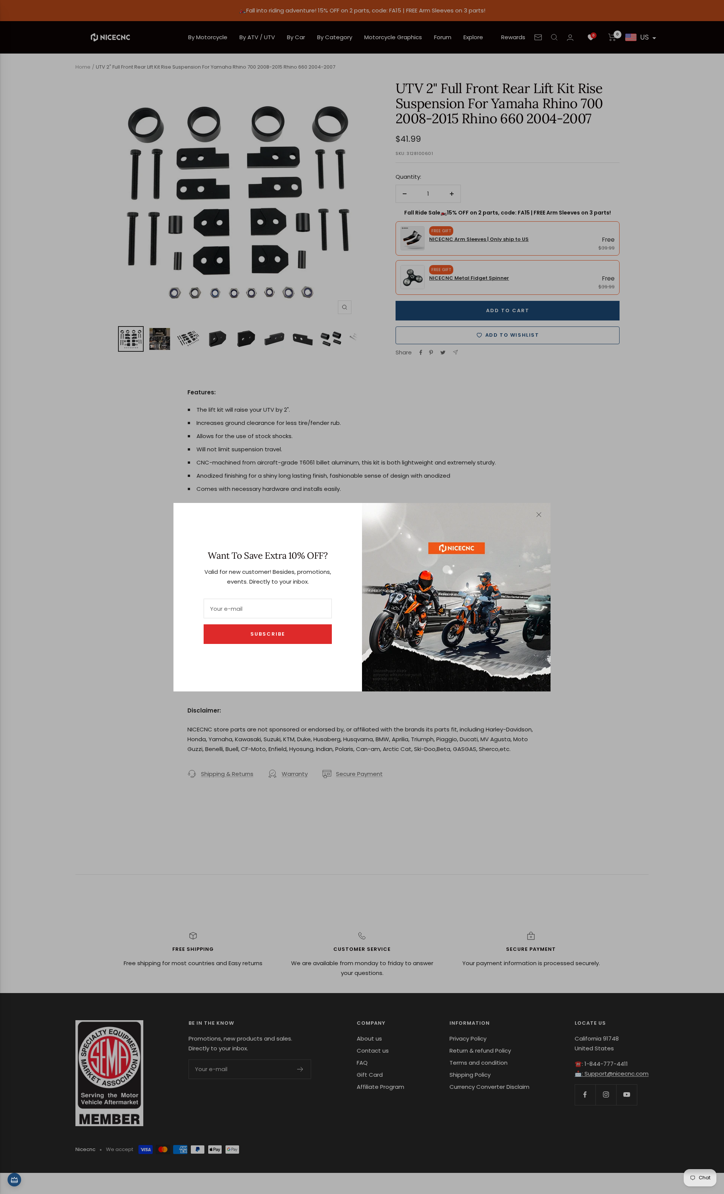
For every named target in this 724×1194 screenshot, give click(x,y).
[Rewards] (14, 1179)
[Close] (538, 514)
